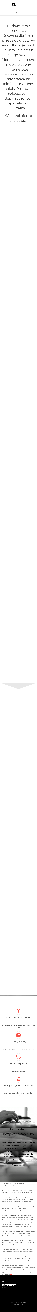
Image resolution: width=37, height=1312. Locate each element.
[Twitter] (29, 1297)
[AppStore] (7, 1297)
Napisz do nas (18, 1165)
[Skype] (25, 1297)
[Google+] (18, 1297)
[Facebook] (14, 1297)
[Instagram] (22, 1297)
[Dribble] (11, 1297)
